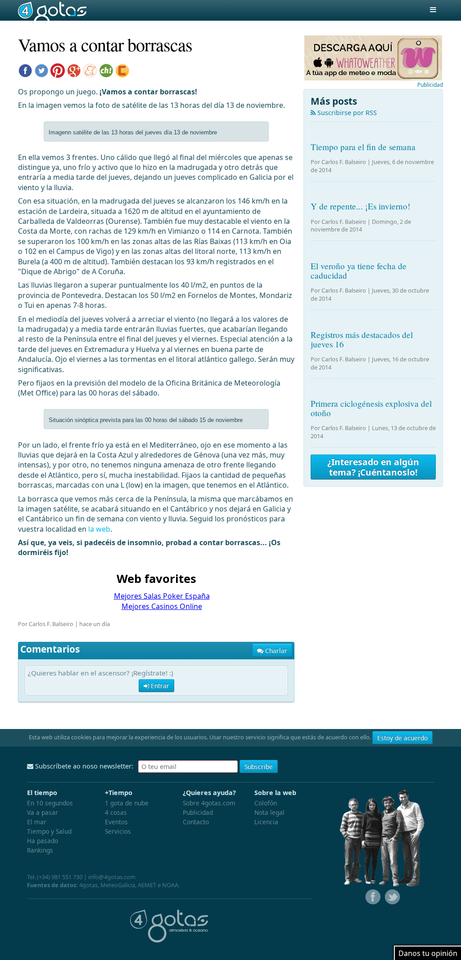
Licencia (266, 822)
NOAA (170, 885)
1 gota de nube (127, 803)
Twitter (392, 897)
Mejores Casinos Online (162, 606)
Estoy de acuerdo (402, 737)
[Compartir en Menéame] (90, 70)
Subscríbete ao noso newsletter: (83, 766)
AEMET (147, 885)
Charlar (275, 650)
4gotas (52, 10)
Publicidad (430, 85)
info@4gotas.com (112, 877)
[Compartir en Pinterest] (57, 70)
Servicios (118, 831)
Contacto (196, 822)
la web (99, 529)
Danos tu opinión (427, 953)
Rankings (40, 850)
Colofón (265, 803)
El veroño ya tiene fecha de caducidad (359, 270)
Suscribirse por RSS (346, 112)
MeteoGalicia (117, 885)
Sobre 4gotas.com (209, 803)
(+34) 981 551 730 (59, 877)
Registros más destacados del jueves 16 (362, 339)
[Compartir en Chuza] (106, 70)
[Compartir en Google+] (74, 70)
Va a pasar (42, 812)
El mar (36, 822)
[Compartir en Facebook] (25, 70)
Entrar (159, 685)
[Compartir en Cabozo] (122, 70)
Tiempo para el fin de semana (363, 146)
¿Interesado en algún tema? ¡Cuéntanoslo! (373, 467)
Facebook (372, 897)
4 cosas (116, 812)
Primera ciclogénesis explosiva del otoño (371, 408)
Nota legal (269, 812)
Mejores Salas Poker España (162, 596)
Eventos (116, 822)
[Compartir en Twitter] (41, 70)
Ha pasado (42, 840)
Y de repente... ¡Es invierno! (360, 206)
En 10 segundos (50, 803)
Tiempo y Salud (49, 831)
